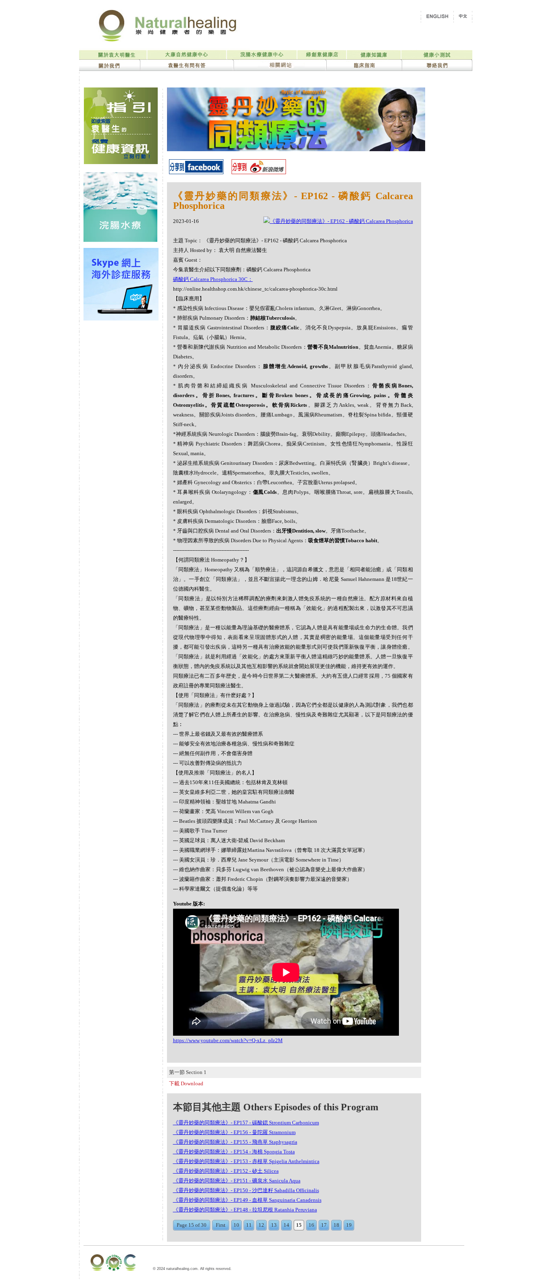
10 (236, 1225)
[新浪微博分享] (259, 172)
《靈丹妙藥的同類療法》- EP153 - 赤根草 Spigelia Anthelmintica (246, 1161)
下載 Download (186, 1083)
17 (324, 1225)
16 (311, 1225)
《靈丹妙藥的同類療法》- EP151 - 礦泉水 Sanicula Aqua (237, 1181)
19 (349, 1225)
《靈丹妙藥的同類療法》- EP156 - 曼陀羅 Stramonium (234, 1132)
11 (249, 1225)
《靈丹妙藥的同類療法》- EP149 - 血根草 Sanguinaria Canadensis (247, 1200)
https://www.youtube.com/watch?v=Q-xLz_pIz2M (228, 1040)
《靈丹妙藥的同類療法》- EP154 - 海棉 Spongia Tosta (234, 1152)
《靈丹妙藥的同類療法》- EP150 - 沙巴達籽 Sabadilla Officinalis (246, 1190)
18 (336, 1225)
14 (286, 1225)
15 (299, 1225)
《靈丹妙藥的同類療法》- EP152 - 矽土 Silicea (226, 1171)
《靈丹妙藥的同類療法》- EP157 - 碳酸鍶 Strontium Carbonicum (246, 1123)
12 (261, 1225)
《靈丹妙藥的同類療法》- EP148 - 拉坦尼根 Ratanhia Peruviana (245, 1210)
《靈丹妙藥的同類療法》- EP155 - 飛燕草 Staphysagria (235, 1142)
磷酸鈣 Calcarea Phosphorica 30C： (213, 279)
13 (274, 1225)
